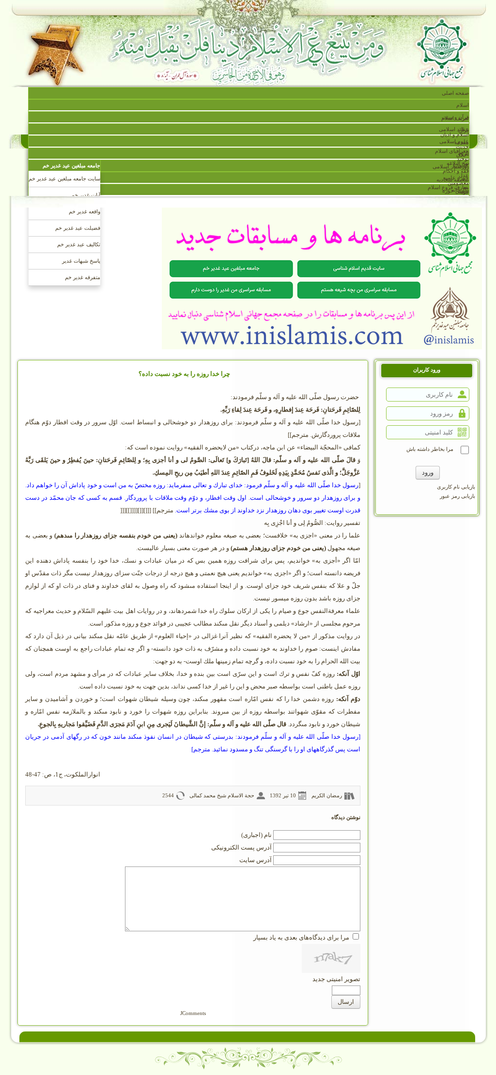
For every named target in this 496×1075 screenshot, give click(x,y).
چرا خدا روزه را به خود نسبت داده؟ (184, 373)
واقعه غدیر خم (84, 211)
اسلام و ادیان (454, 134)
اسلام (462, 105)
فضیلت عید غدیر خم (77, 228)
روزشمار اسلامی (451, 166)
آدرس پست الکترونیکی (241, 847)
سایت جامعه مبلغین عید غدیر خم (64, 178)
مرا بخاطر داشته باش (429, 449)
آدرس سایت (255, 860)
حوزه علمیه (456, 177)
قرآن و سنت (455, 117)
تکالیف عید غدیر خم (78, 244)
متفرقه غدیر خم (82, 277)
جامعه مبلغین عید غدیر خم (71, 165)
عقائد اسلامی (454, 129)
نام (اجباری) (256, 834)
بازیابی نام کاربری (456, 487)
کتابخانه (461, 165)
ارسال (346, 1001)
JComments (193, 1013)
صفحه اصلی (455, 93)
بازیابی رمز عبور (457, 496)
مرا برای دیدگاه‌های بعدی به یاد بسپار (301, 937)
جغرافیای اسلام (452, 151)
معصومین (458, 183)
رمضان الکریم (326, 795)
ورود (428, 472)
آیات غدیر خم (85, 195)
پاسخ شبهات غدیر (81, 261)
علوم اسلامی (454, 141)
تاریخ (464, 153)
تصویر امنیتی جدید (336, 979)
